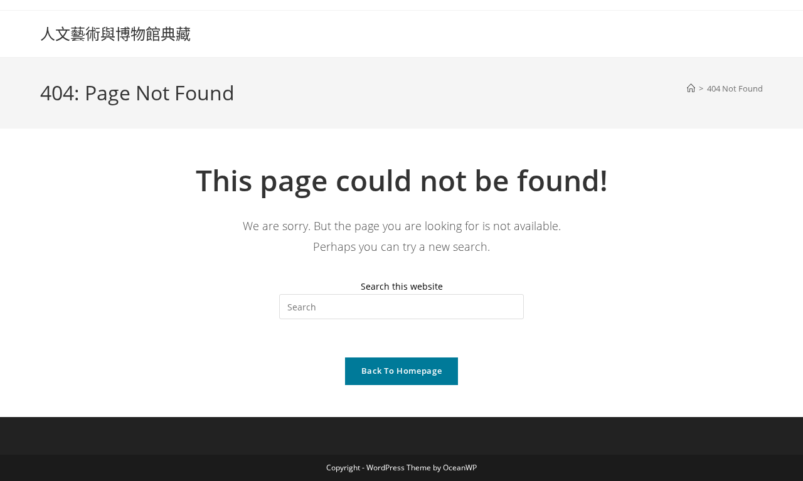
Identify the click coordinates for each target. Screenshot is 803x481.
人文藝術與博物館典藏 (115, 33)
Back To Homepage (401, 370)
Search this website (402, 286)
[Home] (691, 88)
